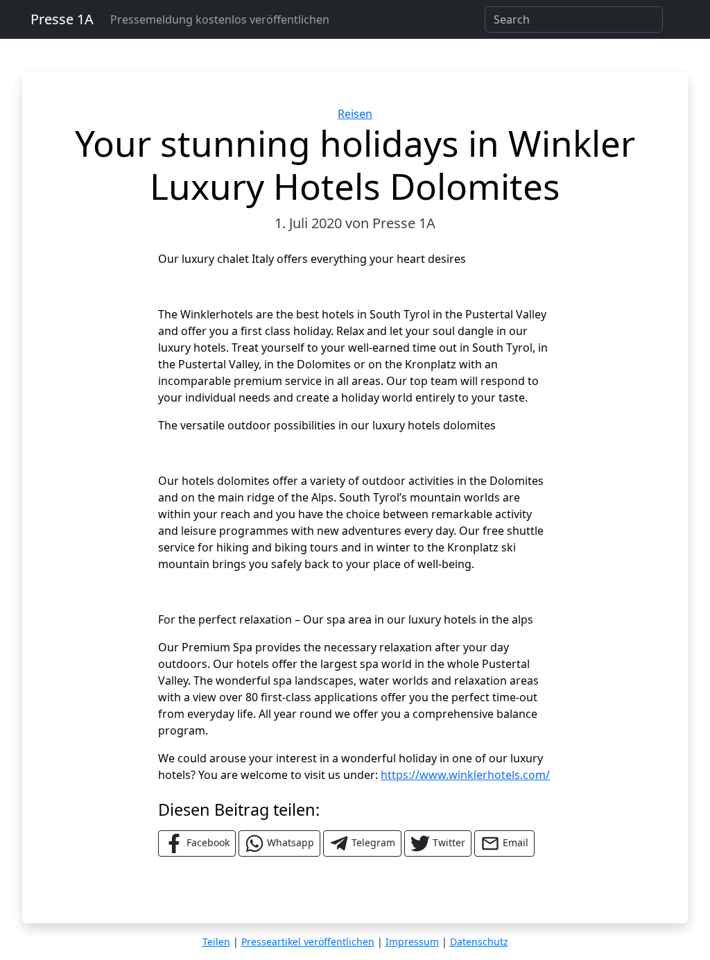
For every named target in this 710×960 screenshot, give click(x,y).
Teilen (216, 941)
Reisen (355, 113)
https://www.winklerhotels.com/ (465, 774)
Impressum (412, 941)
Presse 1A (62, 19)
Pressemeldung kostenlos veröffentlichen (219, 19)
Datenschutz (479, 941)
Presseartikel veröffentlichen (307, 941)
